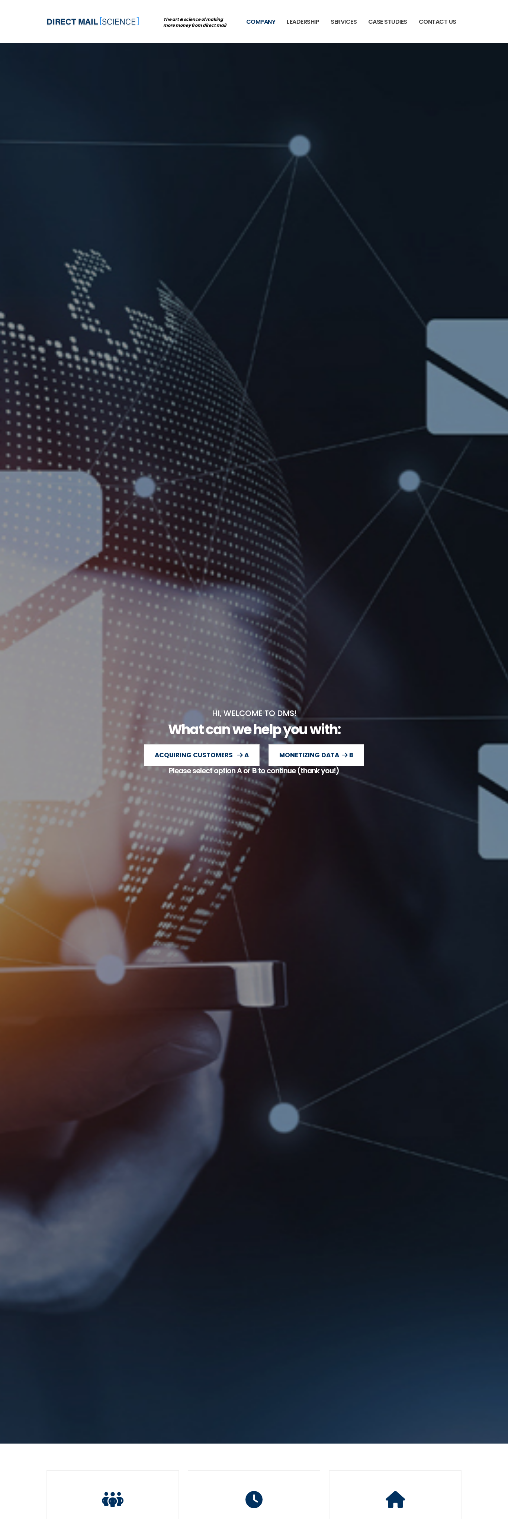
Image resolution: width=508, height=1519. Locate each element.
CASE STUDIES (387, 21)
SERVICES (344, 21)
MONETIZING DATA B (316, 755)
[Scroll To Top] (495, 1510)
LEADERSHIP (303, 21)
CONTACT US (437, 21)
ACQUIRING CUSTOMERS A (202, 755)
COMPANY (261, 21)
